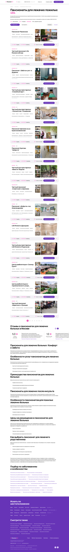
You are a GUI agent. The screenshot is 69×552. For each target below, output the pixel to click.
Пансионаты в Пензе (47, 527)
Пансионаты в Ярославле (25, 533)
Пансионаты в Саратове (47, 529)
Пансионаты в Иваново (36, 525)
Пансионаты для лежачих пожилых (17, 472)
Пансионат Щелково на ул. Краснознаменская (21, 130)
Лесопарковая (17, 510)
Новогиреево (21, 507)
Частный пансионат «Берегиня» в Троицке (20, 304)
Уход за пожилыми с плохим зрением (34, 472)
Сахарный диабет (27, 55)
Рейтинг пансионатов (37, 538)
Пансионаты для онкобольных (50, 483)
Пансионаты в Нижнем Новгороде (36, 527)
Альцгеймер (27, 94)
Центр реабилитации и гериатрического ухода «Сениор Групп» (20, 286)
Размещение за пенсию (15, 487)
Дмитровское (30, 512)
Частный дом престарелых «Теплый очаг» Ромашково (21, 110)
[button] (58, 328)
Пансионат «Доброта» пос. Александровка (21, 207)
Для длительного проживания (20, 94)
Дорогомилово (43, 507)
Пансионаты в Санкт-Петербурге (16, 523)
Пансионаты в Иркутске (46, 525)
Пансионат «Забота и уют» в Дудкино (22, 71)
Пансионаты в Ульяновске (44, 531)
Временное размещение (19, 55)
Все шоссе (49, 512)
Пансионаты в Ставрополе (23, 531)
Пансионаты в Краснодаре (24, 527)
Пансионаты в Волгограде (50, 523)
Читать (39, 44)
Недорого (17, 133)
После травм (18, 34)
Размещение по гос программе (38, 489)
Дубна (33, 515)
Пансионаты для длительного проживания (31, 487)
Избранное (40, 1)
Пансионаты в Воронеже (14, 525)
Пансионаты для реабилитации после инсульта (20, 474)
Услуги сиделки (50, 489)
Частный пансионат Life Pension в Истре (20, 52)
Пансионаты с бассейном (47, 487)
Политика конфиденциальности (21, 545)
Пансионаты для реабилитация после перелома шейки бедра (22, 481)
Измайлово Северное (34, 507)
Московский (37, 515)
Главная (11, 6)
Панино (21, 515)
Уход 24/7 (21, 113)
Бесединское (16, 512)
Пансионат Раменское (20, 32)
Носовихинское (43, 512)
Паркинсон (32, 94)
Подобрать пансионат (59, 1)
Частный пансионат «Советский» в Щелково (20, 188)
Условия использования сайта (32, 545)
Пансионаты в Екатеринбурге (25, 525)
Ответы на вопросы (54, 538)
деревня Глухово (27, 515)
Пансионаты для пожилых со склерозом (40, 474)
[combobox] (25, 25)
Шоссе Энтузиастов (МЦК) (37, 510)
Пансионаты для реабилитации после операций (38, 479)
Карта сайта (12, 545)
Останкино (16, 515)
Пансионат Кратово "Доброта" (19, 149)
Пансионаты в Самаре (38, 529)
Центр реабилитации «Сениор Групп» (23, 265)
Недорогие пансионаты (47, 492)
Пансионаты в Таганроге (34, 531)
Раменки (15, 507)
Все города (43, 515)
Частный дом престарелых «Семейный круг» (21, 91)
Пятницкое (37, 512)
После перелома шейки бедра (25, 34)
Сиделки (32, 55)
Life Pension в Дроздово (20, 226)
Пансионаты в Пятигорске (15, 529)
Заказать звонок (49, 1)
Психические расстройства (36, 483)
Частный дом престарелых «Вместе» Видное (21, 168)
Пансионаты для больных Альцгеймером (46, 481)
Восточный (27, 507)
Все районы (49, 507)
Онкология (29, 249)
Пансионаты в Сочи (13, 531)
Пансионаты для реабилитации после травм (19, 483)
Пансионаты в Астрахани (27, 523)
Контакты (46, 538)
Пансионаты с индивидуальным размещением (19, 489)
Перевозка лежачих (32, 133)
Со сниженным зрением (28, 191)
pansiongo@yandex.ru (25, 543)
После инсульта (18, 152)
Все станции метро (52, 510)
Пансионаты (16, 6)
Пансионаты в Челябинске (15, 533)
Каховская (45, 510)
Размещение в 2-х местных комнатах (18, 485)
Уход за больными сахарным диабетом (18, 479)
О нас (28, 538)
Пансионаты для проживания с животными (31, 492)
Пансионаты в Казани (14, 527)
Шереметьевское (24, 512)
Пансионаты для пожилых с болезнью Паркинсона (38, 476)
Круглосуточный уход (32, 485)
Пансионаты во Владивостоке (39, 523)
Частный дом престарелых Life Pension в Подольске (21, 246)
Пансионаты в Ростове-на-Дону (26, 529)
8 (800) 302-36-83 (27, 1)
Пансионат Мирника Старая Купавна (28, 338)
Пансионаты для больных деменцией (18, 476)
